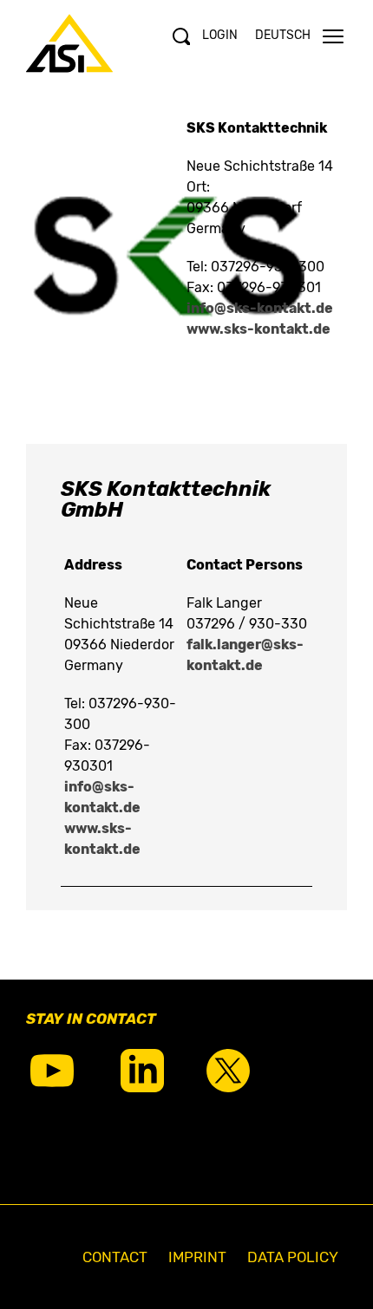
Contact (114, 1257)
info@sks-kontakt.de (259, 308)
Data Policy (292, 1257)
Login (220, 35)
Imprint (197, 1257)
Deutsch (283, 35)
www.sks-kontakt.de (258, 329)
